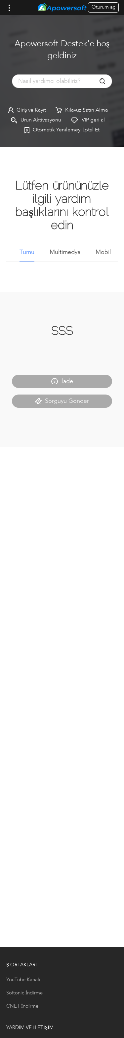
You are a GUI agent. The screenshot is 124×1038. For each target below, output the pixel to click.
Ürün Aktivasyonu (41, 120)
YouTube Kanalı (23, 980)
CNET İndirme (22, 1006)
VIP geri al (93, 120)
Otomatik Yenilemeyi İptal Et (66, 130)
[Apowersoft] (62, 8)
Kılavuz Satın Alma (86, 110)
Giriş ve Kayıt (31, 110)
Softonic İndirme (24, 993)
